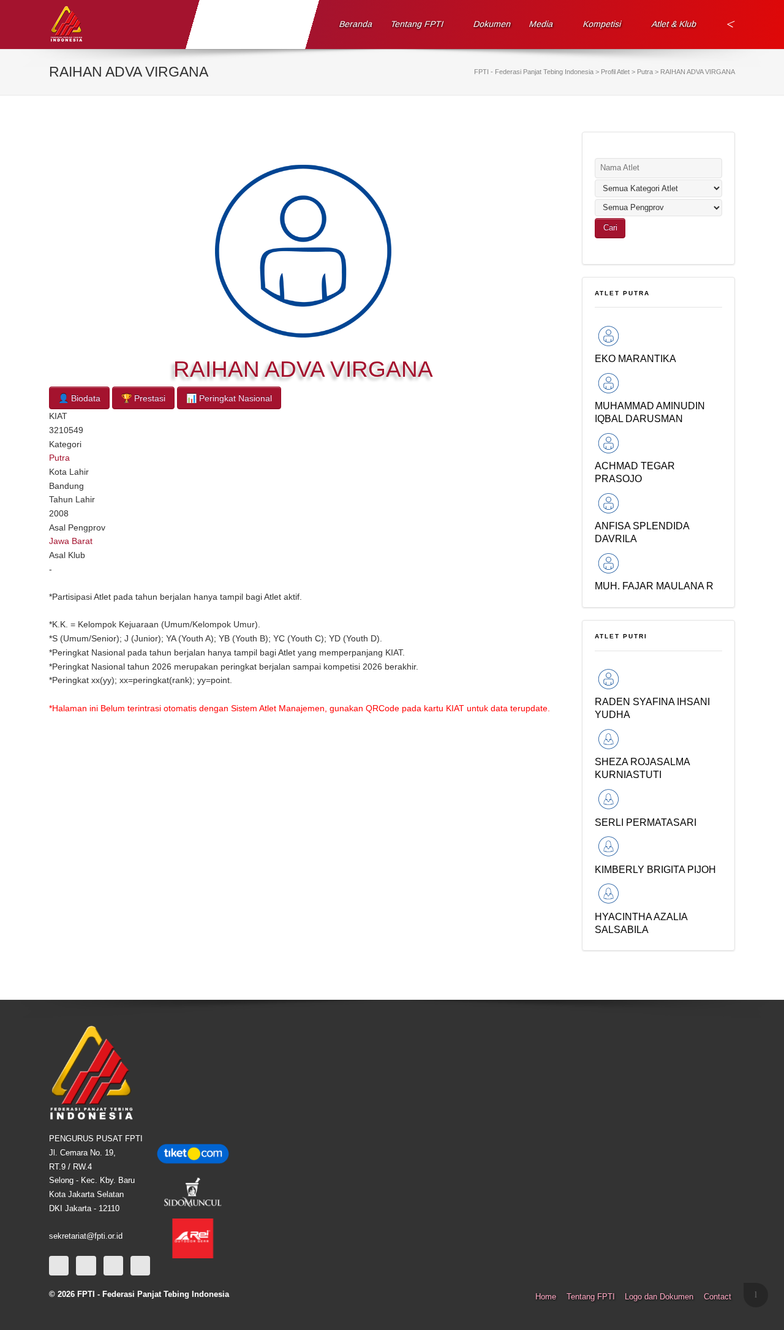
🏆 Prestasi (143, 398)
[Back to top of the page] (756, 1295)
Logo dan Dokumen (659, 1297)
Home (545, 1297)
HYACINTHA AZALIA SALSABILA (641, 923)
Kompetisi (602, 24)
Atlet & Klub (674, 24)
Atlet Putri (621, 636)
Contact (717, 1297)
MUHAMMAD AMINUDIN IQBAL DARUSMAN (650, 412)
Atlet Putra (622, 293)
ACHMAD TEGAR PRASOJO (635, 472)
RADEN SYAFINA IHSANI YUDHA (652, 708)
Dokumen (492, 24)
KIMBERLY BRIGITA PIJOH (655, 869)
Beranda (356, 24)
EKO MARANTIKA (635, 358)
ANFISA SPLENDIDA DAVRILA (642, 532)
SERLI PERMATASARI (645, 822)
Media (541, 24)
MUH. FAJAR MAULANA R (654, 585)
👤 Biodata (79, 398)
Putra (59, 458)
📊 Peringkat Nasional (229, 398)
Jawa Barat (70, 541)
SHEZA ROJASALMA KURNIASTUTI (642, 768)
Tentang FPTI (417, 24)
